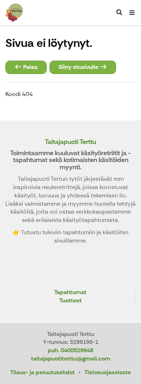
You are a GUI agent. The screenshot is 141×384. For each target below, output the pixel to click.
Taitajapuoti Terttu (70, 142)
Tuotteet (70, 300)
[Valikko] (132, 12)
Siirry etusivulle (79, 67)
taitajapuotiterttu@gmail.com (70, 358)
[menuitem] (119, 12)
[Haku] (119, 12)
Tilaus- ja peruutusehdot (42, 372)
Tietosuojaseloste (107, 372)
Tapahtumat (70, 292)
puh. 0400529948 (70, 350)
